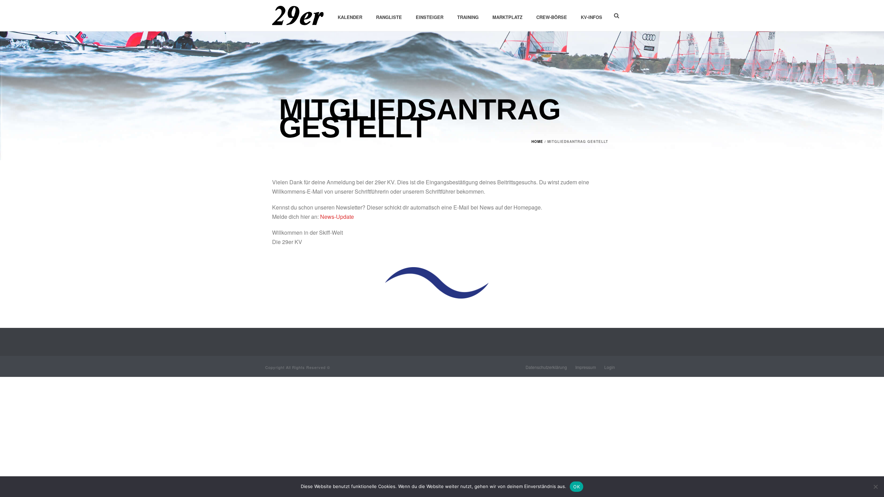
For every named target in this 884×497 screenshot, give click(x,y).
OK (576, 486)
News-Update (337, 217)
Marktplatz (507, 17)
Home (537, 141)
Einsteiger (429, 17)
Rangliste (389, 17)
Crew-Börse (551, 17)
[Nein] (875, 486)
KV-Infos (591, 17)
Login (609, 367)
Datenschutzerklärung (546, 367)
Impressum (585, 367)
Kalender (350, 17)
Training (468, 17)
